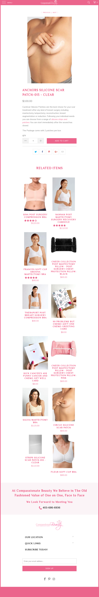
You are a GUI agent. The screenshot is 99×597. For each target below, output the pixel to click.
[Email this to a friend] (62, 152)
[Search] (88, 2)
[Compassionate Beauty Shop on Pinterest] (49, 579)
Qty (24, 136)
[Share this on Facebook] (42, 152)
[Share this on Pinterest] (49, 152)
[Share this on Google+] (56, 152)
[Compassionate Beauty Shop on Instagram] (54, 579)
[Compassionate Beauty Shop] (49, 2)
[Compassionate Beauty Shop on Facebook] (45, 579)
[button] (30, 220)
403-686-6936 (51, 507)
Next (55, 12)
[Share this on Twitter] (35, 152)
